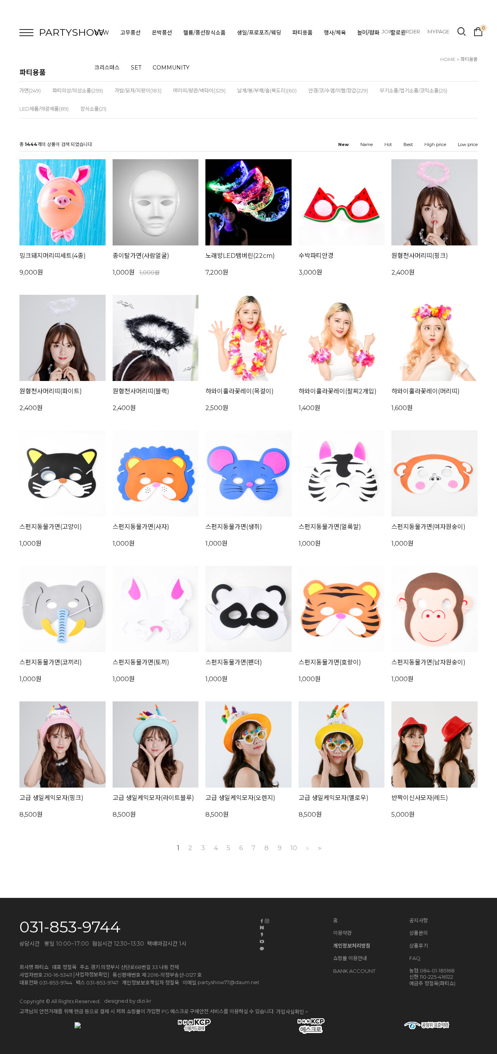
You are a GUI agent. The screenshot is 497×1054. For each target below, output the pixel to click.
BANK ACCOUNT (354, 971)
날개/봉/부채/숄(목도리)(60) (267, 90)
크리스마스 (107, 67)
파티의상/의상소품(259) (77, 90)
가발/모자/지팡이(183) (138, 90)
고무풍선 (130, 32)
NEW (101, 32)
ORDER (410, 31)
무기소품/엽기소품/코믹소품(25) (413, 90)
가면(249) (30, 90)
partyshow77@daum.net (228, 982)
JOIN (388, 31)
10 (293, 848)
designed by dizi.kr (127, 1001)
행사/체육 (335, 32)
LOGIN (366, 31)
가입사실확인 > (292, 1012)
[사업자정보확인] (91, 974)
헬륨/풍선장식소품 (204, 32)
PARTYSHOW (71, 32)
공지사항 (418, 920)
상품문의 (418, 933)
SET (136, 67)
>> (319, 848)
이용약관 (342, 933)
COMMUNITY (171, 67)
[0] (478, 31)
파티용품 (302, 32)
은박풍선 (162, 32)
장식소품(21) (93, 109)
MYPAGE (438, 31)
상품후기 (418, 946)
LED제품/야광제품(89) (44, 109)
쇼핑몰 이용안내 (350, 958)
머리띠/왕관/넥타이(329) (199, 90)
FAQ (415, 958)
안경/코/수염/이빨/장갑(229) (338, 90)
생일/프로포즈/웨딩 (259, 32)
